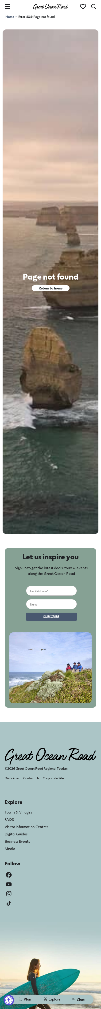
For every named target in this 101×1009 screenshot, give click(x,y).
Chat (81, 999)
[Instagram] (9, 894)
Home (10, 16)
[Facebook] (9, 875)
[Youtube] (9, 884)
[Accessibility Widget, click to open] (9, 1000)
